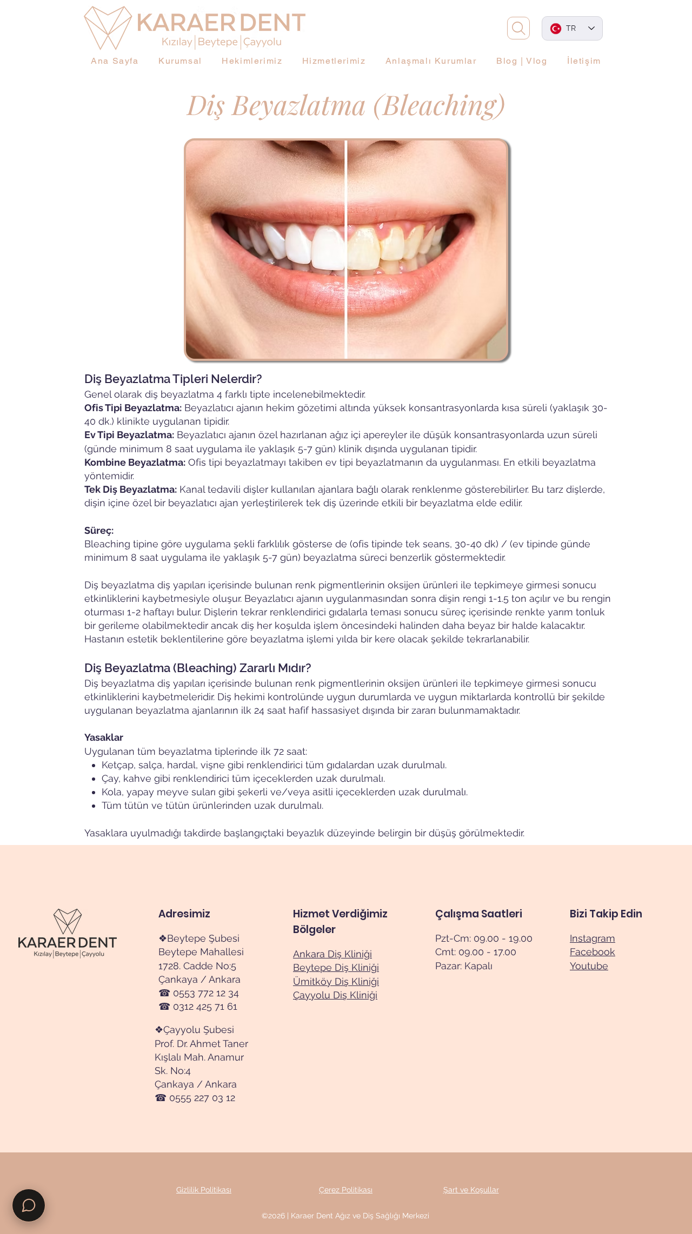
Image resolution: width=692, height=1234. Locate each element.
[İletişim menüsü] (28, 1205)
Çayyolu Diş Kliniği (335, 995)
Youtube (589, 965)
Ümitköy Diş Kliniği (336, 981)
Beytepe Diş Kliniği (336, 967)
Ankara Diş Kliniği (332, 954)
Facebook (592, 951)
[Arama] (518, 28)
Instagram (592, 938)
